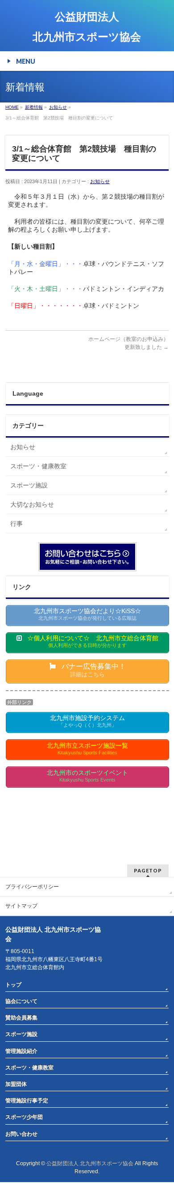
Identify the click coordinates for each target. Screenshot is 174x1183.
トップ (13, 985)
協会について (21, 1001)
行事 (16, 523)
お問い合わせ (21, 1134)
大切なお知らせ (32, 504)
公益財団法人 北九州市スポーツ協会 (89, 1163)
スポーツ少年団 (24, 1117)
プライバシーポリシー (32, 887)
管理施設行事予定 (26, 1100)
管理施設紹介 (21, 1051)
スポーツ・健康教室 (38, 466)
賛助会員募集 (21, 1018)
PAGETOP (148, 870)
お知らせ (100, 181)
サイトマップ (21, 906)
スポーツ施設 (29, 485)
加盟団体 (16, 1084)
